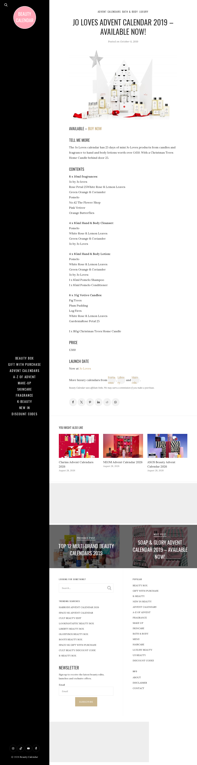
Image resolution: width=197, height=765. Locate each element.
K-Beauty (24, 401)
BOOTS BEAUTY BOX (70, 639)
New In (24, 407)
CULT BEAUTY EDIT (70, 618)
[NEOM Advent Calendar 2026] (123, 446)
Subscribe (86, 701)
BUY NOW (95, 128)
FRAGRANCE (140, 617)
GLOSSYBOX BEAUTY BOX (73, 634)
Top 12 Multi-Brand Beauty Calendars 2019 (86, 549)
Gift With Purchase (24, 364)
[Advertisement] (98, 742)
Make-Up (24, 383)
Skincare (24, 389)
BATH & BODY (140, 633)
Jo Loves (85, 368)
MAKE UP (138, 623)
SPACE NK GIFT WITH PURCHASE (77, 644)
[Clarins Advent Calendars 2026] (79, 446)
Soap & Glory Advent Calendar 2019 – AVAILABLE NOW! (160, 549)
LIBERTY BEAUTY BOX (71, 628)
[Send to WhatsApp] (116, 402)
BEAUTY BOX (140, 585)
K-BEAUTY (139, 596)
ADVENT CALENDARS (144, 607)
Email (62, 684)
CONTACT (138, 688)
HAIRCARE (138, 644)
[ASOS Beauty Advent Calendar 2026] (167, 446)
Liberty (121, 380)
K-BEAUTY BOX (67, 655)
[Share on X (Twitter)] (82, 402)
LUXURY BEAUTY (142, 649)
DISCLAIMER (140, 682)
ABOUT (137, 677)
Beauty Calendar (29, 756)
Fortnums (111, 380)
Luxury (144, 11)
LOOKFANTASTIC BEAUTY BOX (76, 623)
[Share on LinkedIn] (99, 402)
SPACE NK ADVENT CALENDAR (76, 612)
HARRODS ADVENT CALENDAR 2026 (79, 607)
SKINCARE (138, 628)
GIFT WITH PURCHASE (145, 590)
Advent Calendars (25, 370)
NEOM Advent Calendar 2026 (122, 462)
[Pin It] (90, 402)
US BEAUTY (139, 655)
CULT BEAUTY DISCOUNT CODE (77, 650)
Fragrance (24, 395)
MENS (136, 639)
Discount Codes (25, 414)
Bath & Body (130, 11)
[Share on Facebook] (73, 402)
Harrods (135, 380)
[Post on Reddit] (107, 402)
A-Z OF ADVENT (24, 376)
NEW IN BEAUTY (142, 601)
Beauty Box (24, 358)
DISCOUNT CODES (143, 660)
